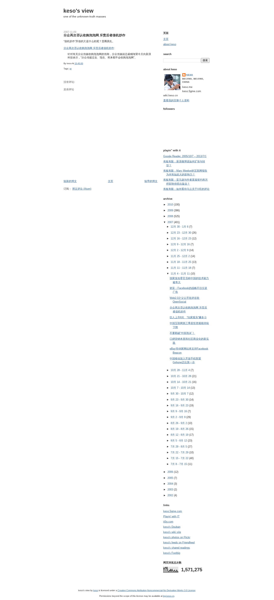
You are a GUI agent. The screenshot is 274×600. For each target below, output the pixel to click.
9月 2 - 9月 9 (178, 417)
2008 (170, 216)
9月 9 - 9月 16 (179, 411)
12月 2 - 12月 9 (180, 250)
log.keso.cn (168, 596)
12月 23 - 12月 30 (181, 232)
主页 (110, 181)
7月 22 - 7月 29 (180, 452)
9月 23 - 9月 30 (180, 399)
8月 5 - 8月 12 (179, 440)
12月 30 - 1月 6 (180, 226)
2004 (170, 483)
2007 (170, 222)
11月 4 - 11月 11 (181, 273)
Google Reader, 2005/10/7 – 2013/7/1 (184, 156)
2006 (170, 471)
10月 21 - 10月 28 (181, 376)
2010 (170, 204)
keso (189, 75)
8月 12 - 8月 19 (180, 434)
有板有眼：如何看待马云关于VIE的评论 (186, 188)
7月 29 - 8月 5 (179, 446)
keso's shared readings (176, 547)
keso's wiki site (172, 532)
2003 (170, 489)
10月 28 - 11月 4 (181, 370)
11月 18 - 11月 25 (181, 261)
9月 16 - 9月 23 (180, 405)
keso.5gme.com (172, 511)
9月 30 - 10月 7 (180, 393)
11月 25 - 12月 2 (181, 256)
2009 (170, 210)
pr (71, 68)
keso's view (78, 11)
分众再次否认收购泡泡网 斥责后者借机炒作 (94, 35)
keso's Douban (171, 526)
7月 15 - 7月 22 (180, 458)
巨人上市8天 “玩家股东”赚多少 (188, 317)
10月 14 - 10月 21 (181, 381)
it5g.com (168, 521)
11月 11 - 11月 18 (181, 267)
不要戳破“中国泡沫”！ (182, 333)
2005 (170, 477)
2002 (170, 495)
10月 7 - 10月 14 (181, 387)
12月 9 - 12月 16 (181, 244)
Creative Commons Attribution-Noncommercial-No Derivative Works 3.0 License (156, 590)
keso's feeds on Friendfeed (179, 542)
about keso (169, 44)
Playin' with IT (171, 516)
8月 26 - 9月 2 (179, 423)
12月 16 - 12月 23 (181, 238)
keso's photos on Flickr (176, 537)
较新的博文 (70, 181)
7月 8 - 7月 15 (179, 464)
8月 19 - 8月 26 (180, 428)
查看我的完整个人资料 (176, 100)
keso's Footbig (171, 552)
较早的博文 (150, 181)
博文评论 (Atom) (81, 188)
